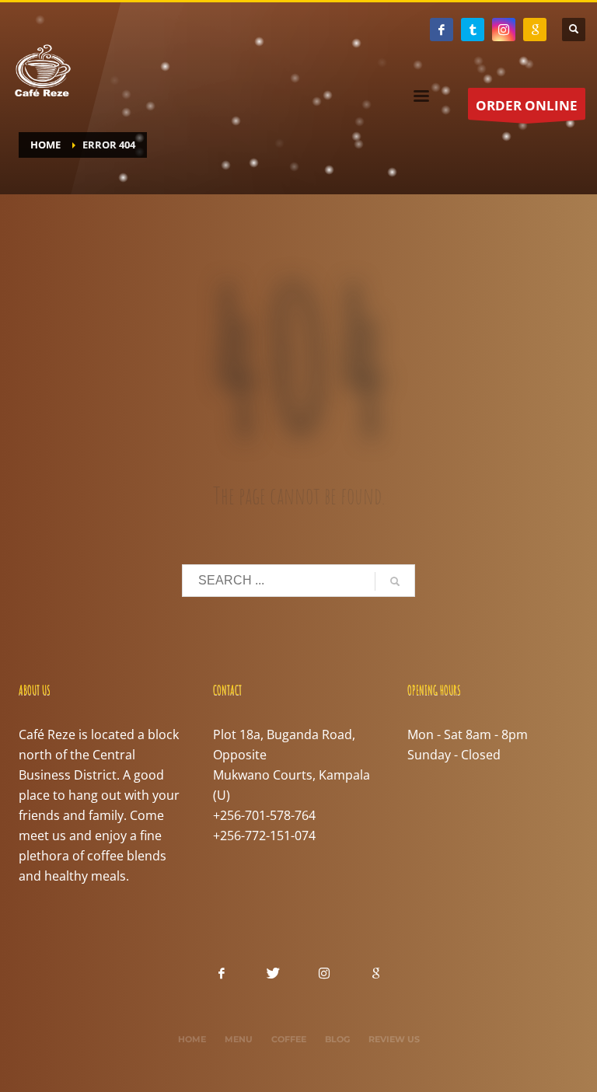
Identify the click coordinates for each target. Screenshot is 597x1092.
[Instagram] (503, 29)
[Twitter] (472, 29)
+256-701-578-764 (264, 815)
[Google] (534, 29)
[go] (395, 581)
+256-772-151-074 (264, 835)
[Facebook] (441, 29)
